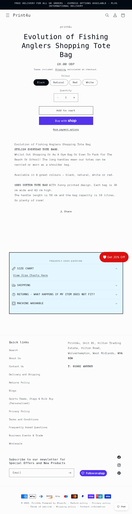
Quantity (66, 90)
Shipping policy (66, 507)
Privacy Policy (19, 411)
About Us (15, 358)
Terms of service (41, 507)
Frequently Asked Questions (28, 427)
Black (41, 82)
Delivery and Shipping (24, 374)
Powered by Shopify (54, 503)
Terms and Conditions (24, 419)
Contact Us (16, 366)
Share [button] (68, 211)
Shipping (60, 69)
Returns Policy (19, 382)
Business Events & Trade (26, 435)
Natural (58, 82)
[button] (8, 15)
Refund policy (79, 503)
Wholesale (16, 443)
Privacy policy (101, 503)
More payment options (66, 129)
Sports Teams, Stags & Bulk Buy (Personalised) (31, 401)
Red (75, 82)
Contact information (93, 507)
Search (13, 350)
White (90, 82)
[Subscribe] (70, 473)
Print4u (36, 503)
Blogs (12, 390)
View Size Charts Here (30, 275)
